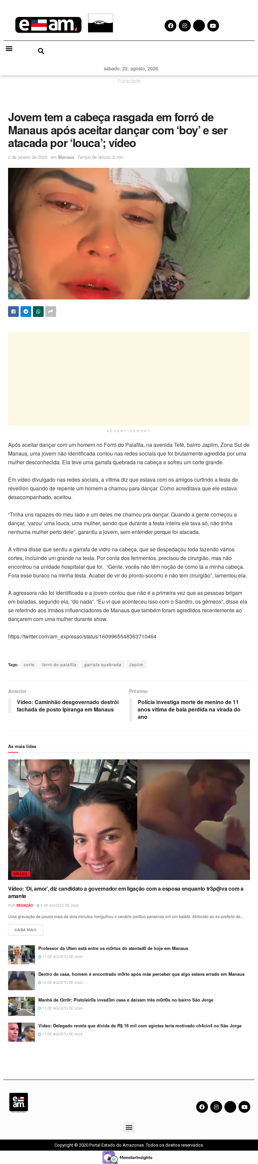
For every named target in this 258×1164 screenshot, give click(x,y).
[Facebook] (202, 1107)
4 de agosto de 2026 (59, 905)
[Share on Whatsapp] (38, 311)
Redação (24, 905)
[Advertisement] (129, 379)
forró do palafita (59, 664)
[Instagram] (216, 1107)
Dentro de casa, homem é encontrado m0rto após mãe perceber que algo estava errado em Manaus (141, 974)
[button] (8, 48)
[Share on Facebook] (13, 311)
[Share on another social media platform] (50, 311)
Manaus (66, 157)
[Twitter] (230, 1107)
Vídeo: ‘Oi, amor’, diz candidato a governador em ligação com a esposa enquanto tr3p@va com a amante (126, 892)
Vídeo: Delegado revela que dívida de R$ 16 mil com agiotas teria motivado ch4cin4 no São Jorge (140, 1025)
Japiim (136, 664)
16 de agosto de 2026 (62, 982)
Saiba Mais (28, 928)
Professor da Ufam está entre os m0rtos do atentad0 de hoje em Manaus (113, 948)
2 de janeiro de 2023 (27, 157)
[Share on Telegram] (25, 311)
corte (29, 664)
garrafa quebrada (103, 664)
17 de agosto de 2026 (62, 956)
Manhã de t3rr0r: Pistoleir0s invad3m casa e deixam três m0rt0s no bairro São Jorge (125, 1000)
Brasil (20, 873)
